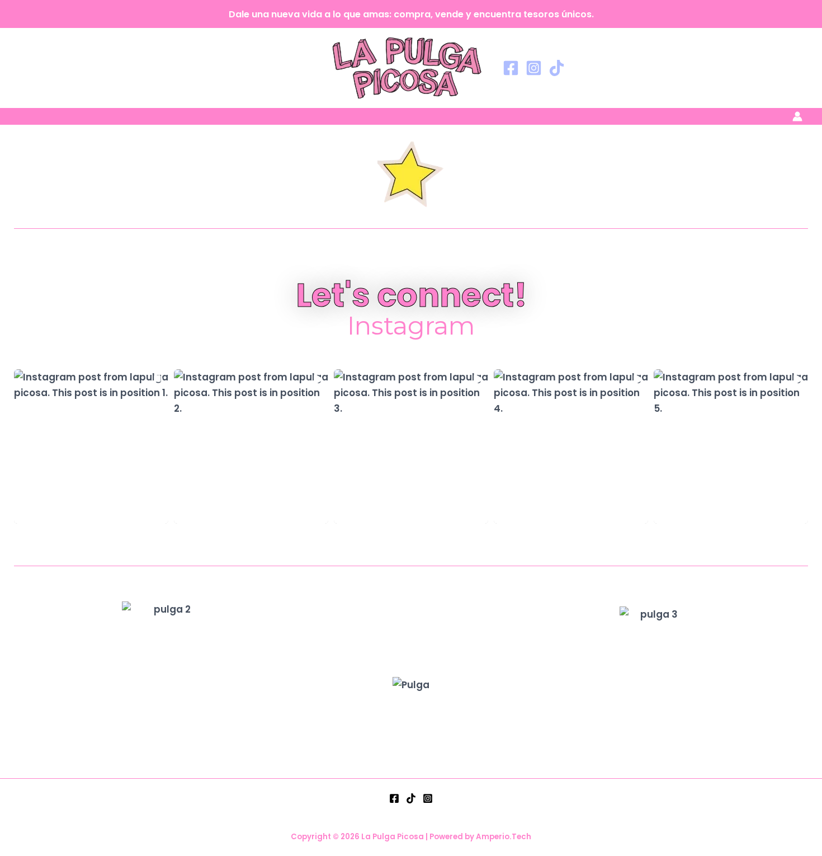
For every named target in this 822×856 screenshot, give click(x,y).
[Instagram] (534, 68)
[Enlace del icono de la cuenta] (797, 116)
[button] (91, 446)
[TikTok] (557, 68)
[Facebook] (511, 68)
